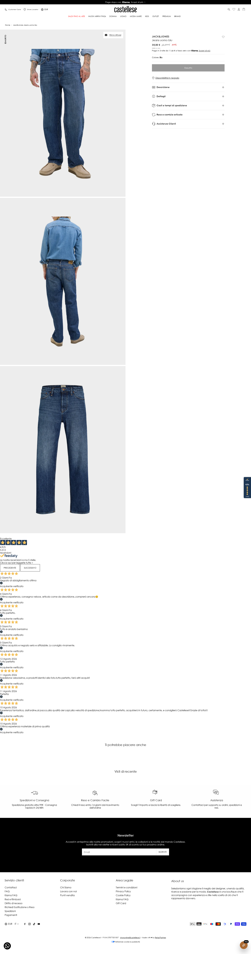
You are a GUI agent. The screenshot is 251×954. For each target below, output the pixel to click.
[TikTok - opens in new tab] (34, 924)
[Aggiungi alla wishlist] (223, 37)
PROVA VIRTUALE (115, 35)
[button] (229, 9)
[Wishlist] (233, 9)
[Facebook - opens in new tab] (25, 924)
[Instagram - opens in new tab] (29, 924)
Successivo (30, 567)
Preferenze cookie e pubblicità (127, 942)
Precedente (10, 567)
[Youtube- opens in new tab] (39, 924)
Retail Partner (160, 937)
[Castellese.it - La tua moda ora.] (125, 9)
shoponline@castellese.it (130, 937)
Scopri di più (204, 51)
